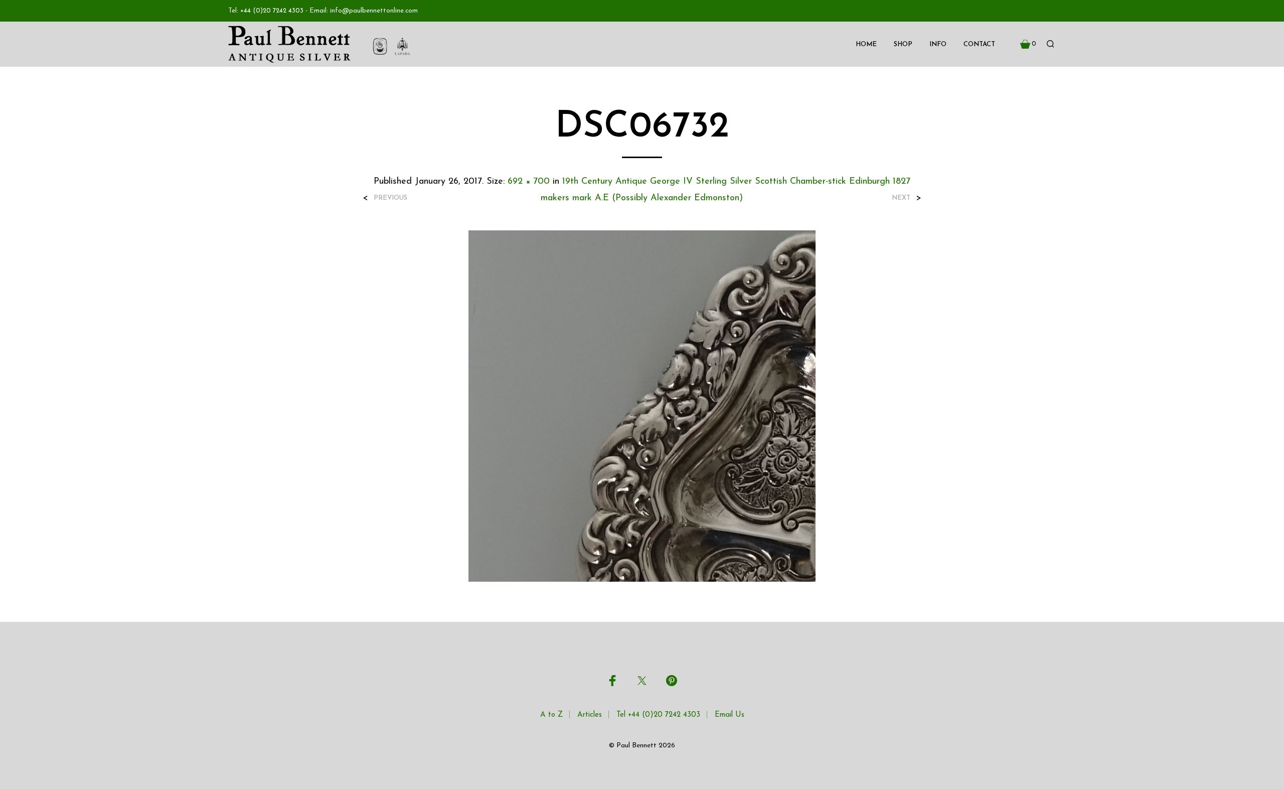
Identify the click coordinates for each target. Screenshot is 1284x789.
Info (937, 44)
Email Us (729, 715)
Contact (979, 44)
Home (866, 44)
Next (901, 198)
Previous (390, 198)
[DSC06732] (642, 406)
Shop (903, 44)
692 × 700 (529, 181)
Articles (589, 715)
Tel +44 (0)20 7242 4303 (658, 715)
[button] (1028, 44)
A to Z (551, 715)
